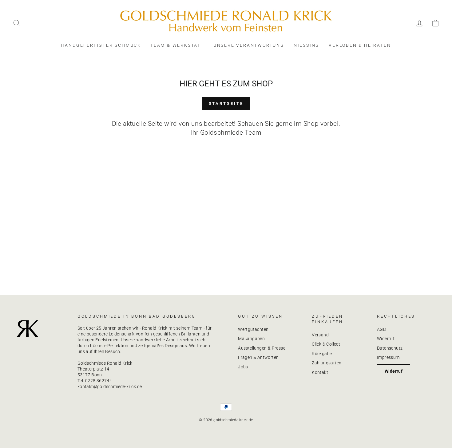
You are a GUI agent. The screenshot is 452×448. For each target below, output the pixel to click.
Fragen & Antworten (258, 357)
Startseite (226, 103)
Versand (320, 334)
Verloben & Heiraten (360, 45)
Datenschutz (389, 348)
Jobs (243, 366)
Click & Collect (326, 344)
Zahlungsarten (326, 362)
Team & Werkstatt (177, 45)
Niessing (306, 45)
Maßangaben (251, 338)
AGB (381, 329)
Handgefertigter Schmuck (101, 45)
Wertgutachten (253, 329)
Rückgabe (322, 353)
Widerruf (386, 338)
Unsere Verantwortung (248, 45)
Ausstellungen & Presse (261, 348)
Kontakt (320, 372)
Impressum (388, 357)
